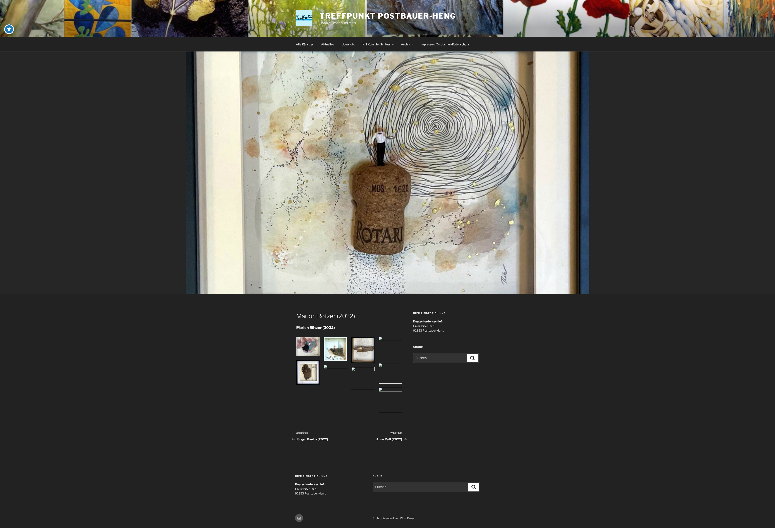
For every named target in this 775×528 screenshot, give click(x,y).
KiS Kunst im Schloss (376, 44)
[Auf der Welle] (390, 348)
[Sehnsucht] (335, 349)
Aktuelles (327, 44)
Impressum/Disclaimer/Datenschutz (445, 44)
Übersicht (348, 44)
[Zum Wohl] (363, 378)
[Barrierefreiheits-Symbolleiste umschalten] (9, 29)
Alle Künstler (304, 44)
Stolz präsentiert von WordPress (394, 518)
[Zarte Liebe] (308, 346)
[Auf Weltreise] (390, 400)
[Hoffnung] (335, 375)
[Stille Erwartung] (363, 350)
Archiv (405, 44)
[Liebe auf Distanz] (390, 373)
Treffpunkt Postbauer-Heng (387, 16)
